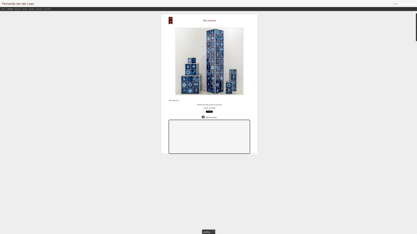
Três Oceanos (209, 20)
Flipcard (10, 9)
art (210, 108)
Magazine (18, 9)
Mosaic (25, 9)
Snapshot (39, 9)
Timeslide (47, 9)
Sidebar (32, 9)
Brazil (213, 108)
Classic (3, 9)
